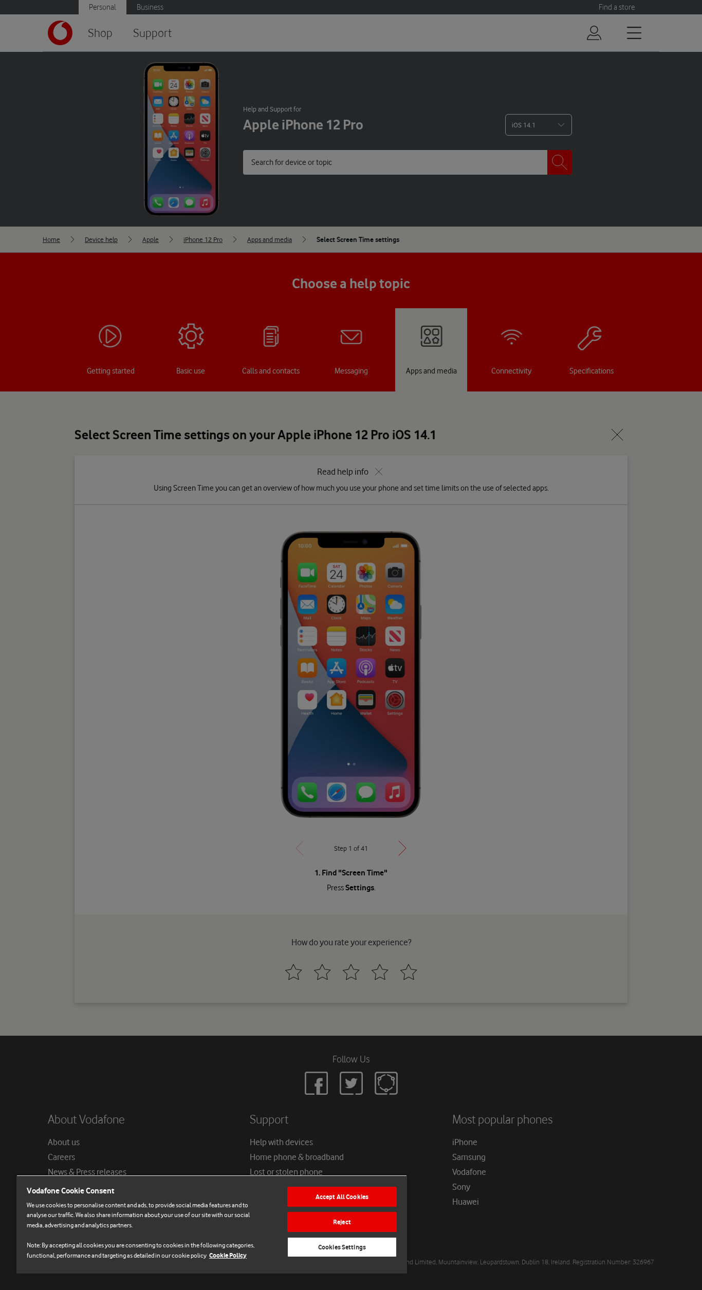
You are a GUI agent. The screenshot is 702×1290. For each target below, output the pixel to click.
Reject (342, 1222)
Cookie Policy (228, 1255)
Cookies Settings (342, 1247)
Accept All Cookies (342, 1197)
